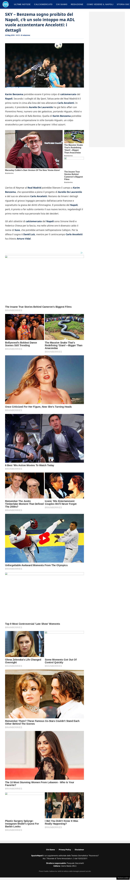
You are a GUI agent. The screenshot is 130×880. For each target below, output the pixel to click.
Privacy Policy (65, 849)
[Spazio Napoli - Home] (6, 4)
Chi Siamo (50, 849)
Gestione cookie (123, 878)
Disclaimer (79, 849)
